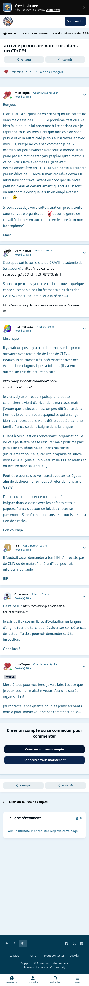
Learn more (8, 7)
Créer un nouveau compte (44, 749)
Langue (14, 955)
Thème (32, 955)
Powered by (44, 967)
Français (57, 72)
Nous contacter (54, 955)
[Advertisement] (44, 887)
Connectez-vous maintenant (45, 760)
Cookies (75, 955)
